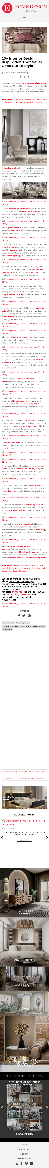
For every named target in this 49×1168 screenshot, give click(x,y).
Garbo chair (15, 557)
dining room (11, 491)
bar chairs (15, 230)
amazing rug (31, 404)
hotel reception (24, 524)
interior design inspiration (34, 83)
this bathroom (10, 317)
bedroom (30, 420)
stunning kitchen (35, 505)
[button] (46, 837)
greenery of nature (14, 294)
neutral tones (20, 337)
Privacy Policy (24, 1159)
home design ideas (22, 623)
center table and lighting (29, 469)
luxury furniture (26, 626)
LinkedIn (25, 594)
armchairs (15, 250)
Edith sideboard (12, 442)
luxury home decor (39, 626)
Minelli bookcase (27, 552)
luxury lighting (7, 629)
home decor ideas (8, 623)
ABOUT (24, 1145)
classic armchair (11, 168)
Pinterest (18, 592)
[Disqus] (24, 667)
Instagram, (12, 594)
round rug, (33, 272)
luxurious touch (30, 426)
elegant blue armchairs (18, 208)
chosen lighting (12, 256)
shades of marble (17, 510)
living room (10, 247)
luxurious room (20, 401)
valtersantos (21, 73)
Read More (24, 840)
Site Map (24, 1154)
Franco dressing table (35, 557)
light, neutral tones (31, 211)
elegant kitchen (11, 228)
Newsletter (24, 1149)
